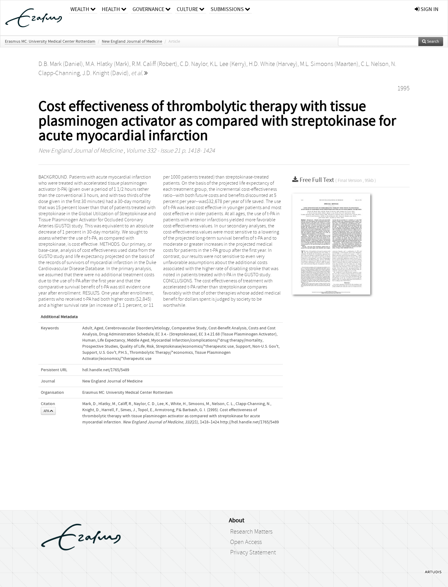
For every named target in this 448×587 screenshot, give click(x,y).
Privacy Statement (253, 552)
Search (432, 41)
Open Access (246, 542)
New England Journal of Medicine (132, 41)
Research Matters (251, 531)
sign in (429, 9)
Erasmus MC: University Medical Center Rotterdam (50, 41)
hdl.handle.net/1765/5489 (105, 370)
